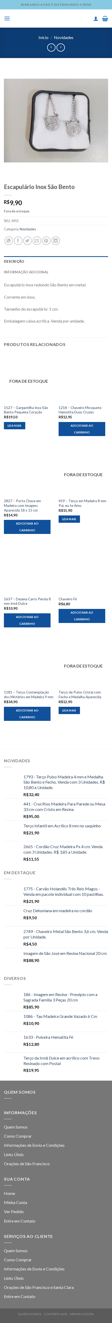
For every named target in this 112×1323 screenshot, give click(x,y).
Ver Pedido (14, 1211)
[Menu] (7, 18)
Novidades (63, 37)
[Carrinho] (105, 18)
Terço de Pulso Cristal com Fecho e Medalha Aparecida (80, 694)
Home (9, 1193)
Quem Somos (16, 1126)
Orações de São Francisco (27, 1163)
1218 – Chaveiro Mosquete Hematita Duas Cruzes (80, 410)
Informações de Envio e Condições (34, 1145)
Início (43, 37)
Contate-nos (55, 1314)
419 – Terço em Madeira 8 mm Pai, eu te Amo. (82, 503)
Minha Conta (15, 1202)
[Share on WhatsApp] (8, 240)
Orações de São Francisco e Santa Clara (39, 1287)
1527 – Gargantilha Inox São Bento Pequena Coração (26, 410)
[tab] (56, 261)
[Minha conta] (95, 18)
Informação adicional (26, 272)
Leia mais (15, 425)
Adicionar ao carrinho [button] (82, 429)
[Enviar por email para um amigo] (37, 240)
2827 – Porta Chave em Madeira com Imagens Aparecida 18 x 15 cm (22, 505)
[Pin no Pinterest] (46, 240)
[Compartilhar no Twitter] (27, 240)
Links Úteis (14, 1154)
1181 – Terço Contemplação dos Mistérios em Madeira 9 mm (28, 694)
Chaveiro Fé (68, 599)
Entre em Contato (19, 1220)
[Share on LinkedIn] (55, 240)
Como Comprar (18, 1135)
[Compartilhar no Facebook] (18, 240)
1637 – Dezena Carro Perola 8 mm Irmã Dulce (27, 601)
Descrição (14, 261)
